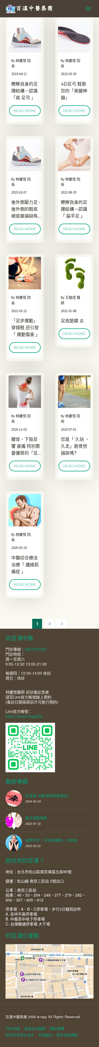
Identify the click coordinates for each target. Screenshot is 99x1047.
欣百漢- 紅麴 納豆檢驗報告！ (48, 795)
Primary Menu (88, 8)
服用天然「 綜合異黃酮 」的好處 (51, 840)
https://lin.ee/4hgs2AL (24, 716)
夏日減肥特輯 (36, 818)
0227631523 (36, 649)
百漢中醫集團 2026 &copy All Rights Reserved (43, 1016)
